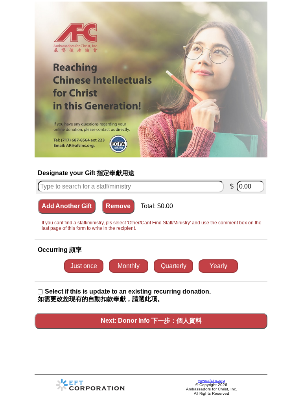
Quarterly (173, 266)
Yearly (218, 266)
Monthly (129, 266)
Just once (83, 266)
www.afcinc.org (211, 380)
